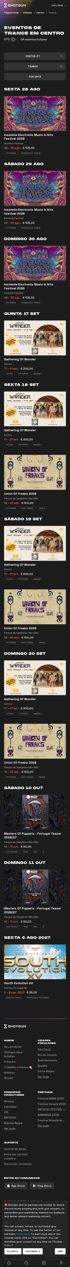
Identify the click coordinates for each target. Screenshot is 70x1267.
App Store (18, 1185)
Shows (8, 1078)
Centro (40, 12)
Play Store (44, 1185)
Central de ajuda (15, 1149)
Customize (31, 1251)
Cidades (27, 12)
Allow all (13, 1251)
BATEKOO (10, 1117)
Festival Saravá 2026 (52, 1104)
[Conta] (61, 1263)
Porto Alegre (46, 1071)
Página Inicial (11, 12)
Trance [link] (52, 12)
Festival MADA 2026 (51, 1098)
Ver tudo (43, 1076)
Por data (35, 76)
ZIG (6, 1112)
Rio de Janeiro (47, 1055)
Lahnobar (10, 1106)
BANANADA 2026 (48, 1115)
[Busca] (26, 1263)
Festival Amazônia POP (53, 1120)
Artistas (9, 1072)
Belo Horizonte (47, 1060)
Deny (60, 1251)
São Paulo (44, 1049)
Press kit (9, 1061)
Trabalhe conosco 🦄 (18, 1067)
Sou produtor (13, 1047)
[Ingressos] (43, 1263)
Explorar (57, 5)
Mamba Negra (13, 1123)
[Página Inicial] (15, 5)
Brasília (42, 1066)
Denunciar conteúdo (18, 1164)
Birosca (9, 1101)
